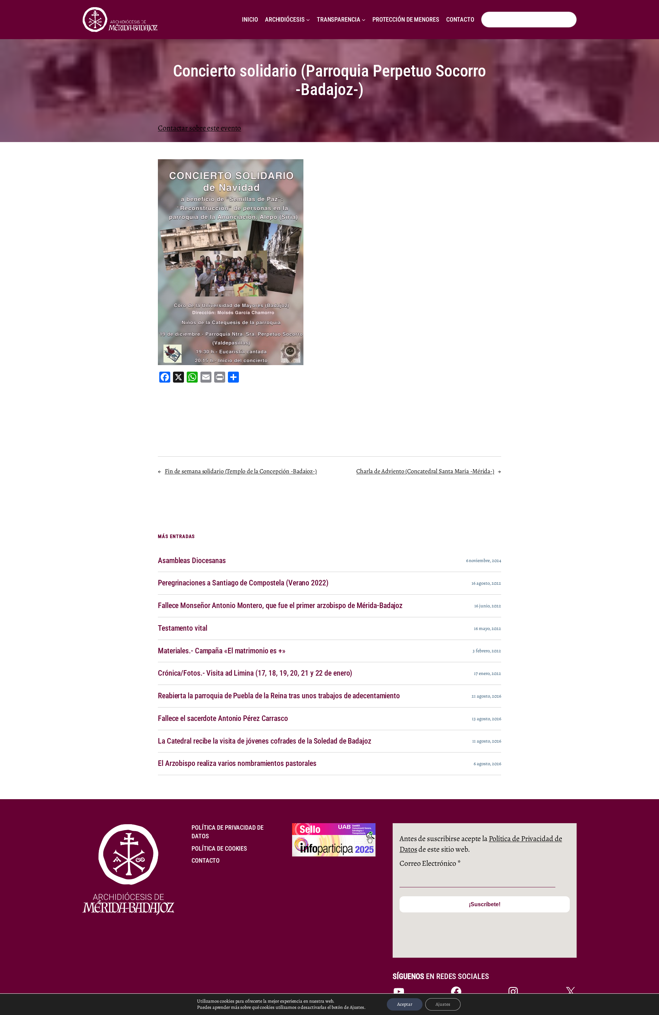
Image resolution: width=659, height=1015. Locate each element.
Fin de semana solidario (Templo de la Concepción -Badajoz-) (241, 471)
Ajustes (443, 1004)
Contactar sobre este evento (199, 128)
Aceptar (404, 1004)
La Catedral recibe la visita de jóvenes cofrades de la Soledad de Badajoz (264, 741)
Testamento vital (182, 628)
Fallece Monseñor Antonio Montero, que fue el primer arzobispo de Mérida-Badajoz (280, 606)
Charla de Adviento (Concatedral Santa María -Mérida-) (425, 471)
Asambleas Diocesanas (192, 561)
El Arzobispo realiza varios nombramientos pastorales (237, 763)
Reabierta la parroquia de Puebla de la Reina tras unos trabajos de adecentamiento (279, 696)
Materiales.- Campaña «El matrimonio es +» (222, 651)
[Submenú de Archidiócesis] (308, 20)
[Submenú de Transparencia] (364, 20)
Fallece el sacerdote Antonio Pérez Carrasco (223, 718)
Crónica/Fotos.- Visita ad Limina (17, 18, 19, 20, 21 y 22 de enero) (255, 673)
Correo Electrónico (430, 863)
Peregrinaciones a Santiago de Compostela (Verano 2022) (243, 583)
